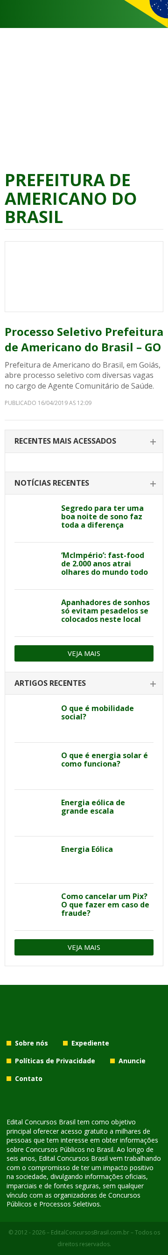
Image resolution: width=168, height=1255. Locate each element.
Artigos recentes (50, 683)
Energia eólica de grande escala (93, 806)
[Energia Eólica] (34, 860)
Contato (28, 1078)
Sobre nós (31, 1043)
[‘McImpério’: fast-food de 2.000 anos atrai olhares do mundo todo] (34, 566)
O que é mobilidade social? (97, 712)
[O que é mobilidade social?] (34, 719)
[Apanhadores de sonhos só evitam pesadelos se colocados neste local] (34, 613)
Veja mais (84, 653)
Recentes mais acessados (65, 441)
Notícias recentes (51, 483)
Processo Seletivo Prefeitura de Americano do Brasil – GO (84, 339)
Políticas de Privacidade (55, 1060)
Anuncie (132, 1060)
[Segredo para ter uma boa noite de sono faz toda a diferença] (34, 519)
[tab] (84, 441)
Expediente (90, 1043)
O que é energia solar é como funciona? (104, 759)
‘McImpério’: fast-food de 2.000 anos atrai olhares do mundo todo (104, 563)
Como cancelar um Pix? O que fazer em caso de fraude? (105, 904)
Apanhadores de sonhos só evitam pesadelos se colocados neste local (105, 610)
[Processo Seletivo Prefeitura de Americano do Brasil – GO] (84, 276)
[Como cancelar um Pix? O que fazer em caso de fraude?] (34, 907)
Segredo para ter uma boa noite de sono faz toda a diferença (102, 516)
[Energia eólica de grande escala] (34, 813)
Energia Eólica (87, 849)
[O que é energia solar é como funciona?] (34, 766)
